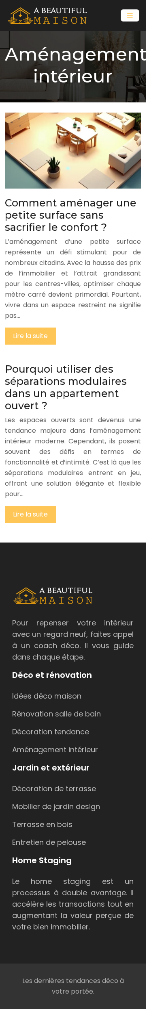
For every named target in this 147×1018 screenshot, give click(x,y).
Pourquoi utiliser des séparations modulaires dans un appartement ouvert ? (66, 387)
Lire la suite (30, 336)
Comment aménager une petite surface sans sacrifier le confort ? (70, 215)
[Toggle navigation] (130, 15)
